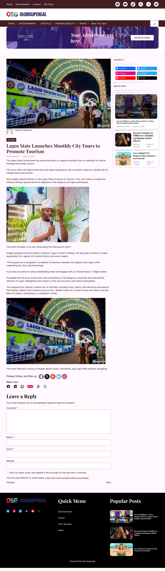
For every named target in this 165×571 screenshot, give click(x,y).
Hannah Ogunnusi (12, 156)
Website (10, 461)
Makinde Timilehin (123, 126)
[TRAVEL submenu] (88, 23)
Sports (132, 115)
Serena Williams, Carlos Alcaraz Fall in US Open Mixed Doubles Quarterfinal (135, 122)
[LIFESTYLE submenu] (52, 23)
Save (31, 386)
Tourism (11, 140)
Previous (10, 490)
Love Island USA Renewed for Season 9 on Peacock (144, 156)
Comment (12, 408)
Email (9, 449)
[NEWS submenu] (16, 23)
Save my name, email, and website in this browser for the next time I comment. (48, 472)
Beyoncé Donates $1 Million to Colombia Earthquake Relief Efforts (143, 137)
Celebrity (122, 115)
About (9, 4)
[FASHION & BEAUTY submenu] (76, 23)
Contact (37, 4)
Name (10, 437)
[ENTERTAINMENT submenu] (38, 23)
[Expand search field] (154, 23)
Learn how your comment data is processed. (67, 486)
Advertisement (22, 4)
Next (108, 490)
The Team (48, 4)
